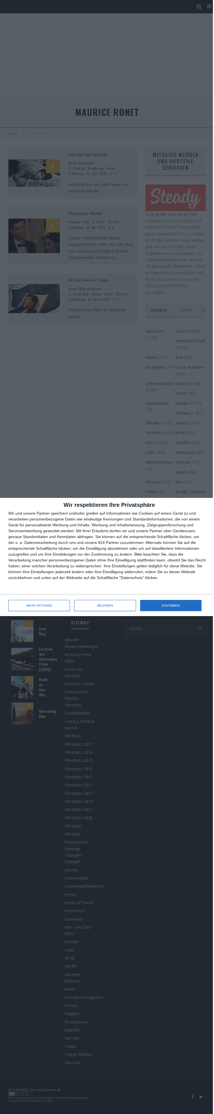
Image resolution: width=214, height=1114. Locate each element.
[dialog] (107, 557)
